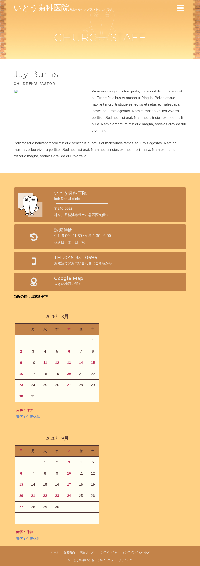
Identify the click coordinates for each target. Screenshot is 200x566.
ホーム (55, 552)
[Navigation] (180, 8)
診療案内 (69, 552)
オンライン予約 (108, 552)
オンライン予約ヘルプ (135, 552)
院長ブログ (86, 552)
